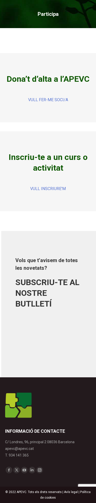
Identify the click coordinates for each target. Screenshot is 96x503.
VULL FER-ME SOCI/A (48, 99)
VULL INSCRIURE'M (48, 188)
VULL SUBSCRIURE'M (41, 324)
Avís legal (71, 492)
